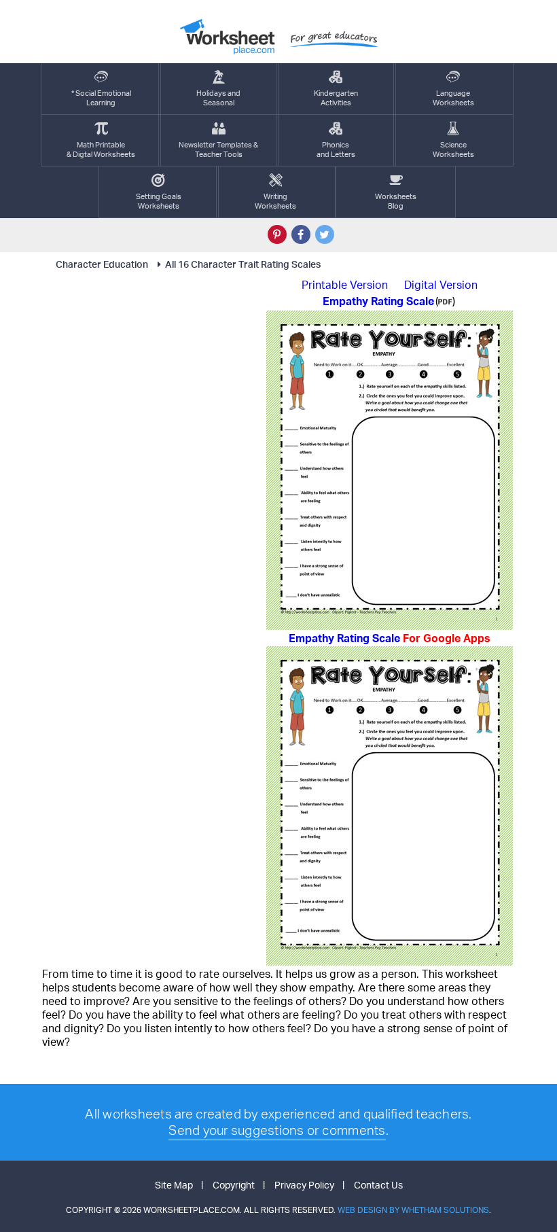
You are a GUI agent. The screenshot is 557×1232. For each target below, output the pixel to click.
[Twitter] (324, 234)
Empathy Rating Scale (389, 638)
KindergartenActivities (336, 97)
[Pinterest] (277, 234)
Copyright (234, 1185)
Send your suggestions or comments (276, 1130)
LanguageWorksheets (453, 97)
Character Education (102, 264)
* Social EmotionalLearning (101, 97)
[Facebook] (300, 234)
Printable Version (345, 285)
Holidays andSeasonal (218, 97)
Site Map (174, 1185)
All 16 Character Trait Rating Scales (243, 264)
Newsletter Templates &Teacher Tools (218, 149)
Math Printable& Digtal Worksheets (101, 149)
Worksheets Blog (395, 201)
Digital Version (441, 285)
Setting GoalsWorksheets (158, 201)
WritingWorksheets (275, 201)
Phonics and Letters (336, 149)
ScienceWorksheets (453, 149)
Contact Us (378, 1185)
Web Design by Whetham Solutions (413, 1210)
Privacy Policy (304, 1185)
